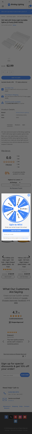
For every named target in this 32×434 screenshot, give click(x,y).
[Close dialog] (29, 195)
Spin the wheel (16, 230)
